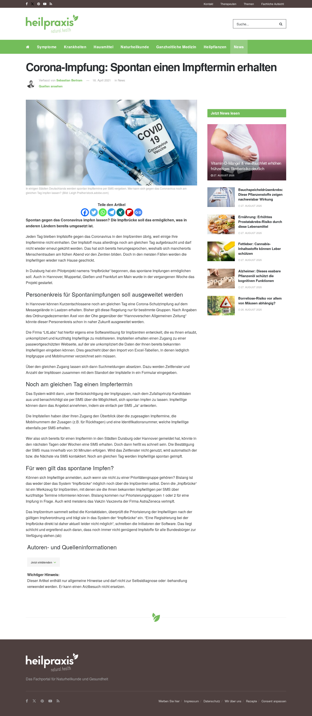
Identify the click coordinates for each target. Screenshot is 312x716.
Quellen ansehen (51, 86)
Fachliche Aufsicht (272, 4)
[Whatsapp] (103, 212)
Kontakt (208, 4)
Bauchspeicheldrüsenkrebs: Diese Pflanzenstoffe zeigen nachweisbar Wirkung (260, 194)
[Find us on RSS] (51, 4)
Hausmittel (103, 46)
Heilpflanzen (215, 46)
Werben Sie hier (169, 701)
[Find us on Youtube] (44, 4)
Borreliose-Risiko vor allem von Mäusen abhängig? (260, 301)
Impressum (191, 701)
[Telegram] (112, 212)
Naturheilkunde (135, 46)
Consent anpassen (274, 701)
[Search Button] (281, 23)
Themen (249, 4)
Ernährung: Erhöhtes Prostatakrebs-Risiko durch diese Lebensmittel (260, 221)
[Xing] (120, 212)
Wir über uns (233, 701)
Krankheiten (75, 46)
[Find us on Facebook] (27, 4)
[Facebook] (85, 212)
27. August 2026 (223, 175)
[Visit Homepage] (52, 24)
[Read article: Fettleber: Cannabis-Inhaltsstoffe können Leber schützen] (221, 251)
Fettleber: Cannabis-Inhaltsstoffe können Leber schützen (259, 248)
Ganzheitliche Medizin (176, 46)
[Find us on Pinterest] (38, 4)
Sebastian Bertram (69, 80)
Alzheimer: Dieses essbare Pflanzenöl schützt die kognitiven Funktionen (259, 275)
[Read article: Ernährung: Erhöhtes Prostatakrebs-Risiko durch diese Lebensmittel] (221, 224)
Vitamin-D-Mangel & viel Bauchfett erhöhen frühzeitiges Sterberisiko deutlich (246, 165)
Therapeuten (228, 4)
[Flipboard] (129, 212)
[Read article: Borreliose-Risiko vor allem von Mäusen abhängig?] (221, 306)
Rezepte (251, 701)
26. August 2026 (251, 309)
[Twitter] (94, 212)
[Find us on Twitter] (32, 4)
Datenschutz (212, 701)
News (239, 46)
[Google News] (138, 212)
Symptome (47, 46)
